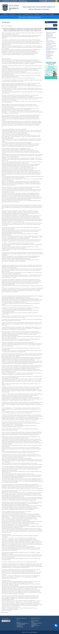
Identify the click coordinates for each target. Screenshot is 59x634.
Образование (13, 14)
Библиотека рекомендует (51, 45)
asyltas (10, 25)
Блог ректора (26, 14)
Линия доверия (49, 58)
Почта (31, 14)
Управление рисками (50, 41)
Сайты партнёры (49, 47)
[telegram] (46, 1)
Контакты (18, 622)
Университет (5, 14)
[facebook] (40, 1)
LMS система (43, 14)
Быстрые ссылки (51, 1)
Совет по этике (49, 40)
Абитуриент (37, 14)
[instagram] (42, 1)
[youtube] (44, 1)
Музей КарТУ (48, 54)
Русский (51, 14)
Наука (19, 14)
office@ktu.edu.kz (23, 1)
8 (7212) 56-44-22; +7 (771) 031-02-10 (10, 1)
